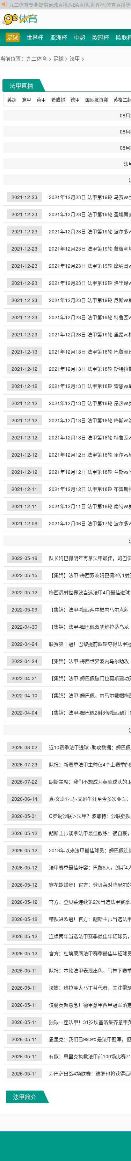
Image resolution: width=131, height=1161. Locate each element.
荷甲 (41, 99)
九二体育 (37, 58)
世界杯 (35, 37)
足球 (12, 37)
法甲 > (77, 58)
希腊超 (58, 99)
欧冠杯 (100, 37)
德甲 (75, 99)
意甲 (26, 99)
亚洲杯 (58, 37)
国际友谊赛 (96, 99)
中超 (79, 37)
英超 (11, 99)
